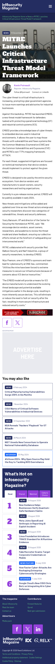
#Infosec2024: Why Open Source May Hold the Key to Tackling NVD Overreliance (27, 460)
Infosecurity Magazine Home (14, 16)
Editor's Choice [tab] (45, 494)
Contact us (6, 611)
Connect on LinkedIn (40, 92)
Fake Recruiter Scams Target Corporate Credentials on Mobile (34, 554)
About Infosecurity (9, 604)
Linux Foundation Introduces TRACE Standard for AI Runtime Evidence (35, 539)
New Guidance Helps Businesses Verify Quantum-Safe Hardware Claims (34, 507)
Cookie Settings (35, 657)
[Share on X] (17, 322)
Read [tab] (10, 494)
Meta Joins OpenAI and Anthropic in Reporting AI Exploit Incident (32, 523)
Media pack (7, 621)
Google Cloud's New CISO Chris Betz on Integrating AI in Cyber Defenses (35, 586)
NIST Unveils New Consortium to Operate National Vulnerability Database (26, 444)
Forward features (35, 604)
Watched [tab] (33, 494)
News (29, 16)
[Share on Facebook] (7, 322)
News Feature (27, 563)
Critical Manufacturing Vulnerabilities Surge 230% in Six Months (25, 393)
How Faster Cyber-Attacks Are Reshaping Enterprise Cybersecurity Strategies (35, 570)
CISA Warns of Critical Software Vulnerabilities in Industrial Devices (23, 410)
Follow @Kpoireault (22, 92)
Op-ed (30, 607)
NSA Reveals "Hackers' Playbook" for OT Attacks (25, 427)
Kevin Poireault (22, 85)
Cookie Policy (7, 661)
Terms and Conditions (11, 654)
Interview (11, 454)
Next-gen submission (36, 611)
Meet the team (8, 607)
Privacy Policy (27, 654)
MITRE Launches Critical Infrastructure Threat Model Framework (25, 17)
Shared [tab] (22, 494)
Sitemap (17, 661)
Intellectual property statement (15, 657)
